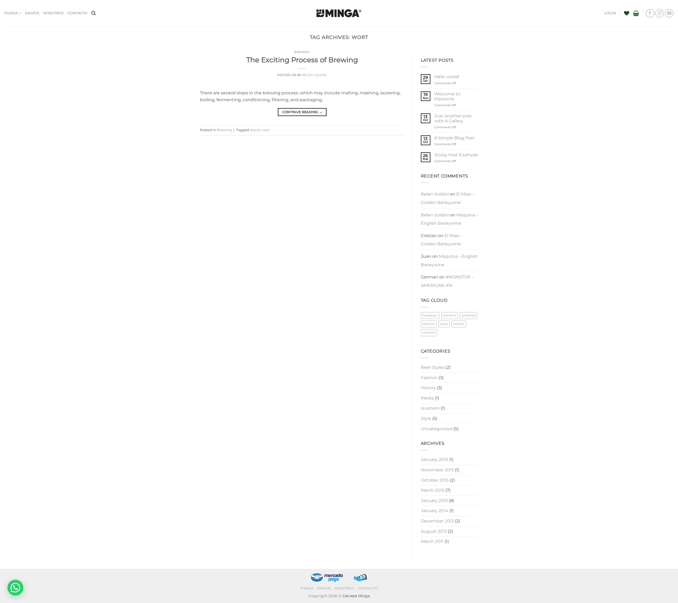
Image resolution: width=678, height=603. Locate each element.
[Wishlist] (626, 13)
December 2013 (437, 521)
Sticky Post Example (456, 154)
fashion (428, 324)
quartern (430, 408)
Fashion (429, 377)
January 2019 (434, 459)
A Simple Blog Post (454, 137)
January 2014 (434, 510)
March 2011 (432, 541)
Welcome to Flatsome (447, 96)
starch (255, 130)
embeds (468, 315)
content (449, 315)
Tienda (11, 13)
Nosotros (53, 13)
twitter (459, 324)
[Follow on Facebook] (650, 13)
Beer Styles (432, 367)
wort (266, 130)
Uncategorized (436, 428)
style (444, 324)
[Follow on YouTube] (669, 13)
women (429, 332)
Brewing (302, 52)
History (428, 387)
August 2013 (434, 531)
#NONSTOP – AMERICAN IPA (447, 281)
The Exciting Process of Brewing (302, 60)
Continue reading (302, 112)
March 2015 (432, 490)
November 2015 (437, 469)
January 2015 (434, 500)
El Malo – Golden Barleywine (448, 198)
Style (426, 418)
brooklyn (430, 315)
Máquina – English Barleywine (449, 219)
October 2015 (435, 480)
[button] (93, 13)
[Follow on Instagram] (659, 13)
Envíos (32, 13)
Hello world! (446, 76)
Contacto (78, 13)
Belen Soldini (314, 75)
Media (427, 398)
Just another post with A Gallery (453, 118)
